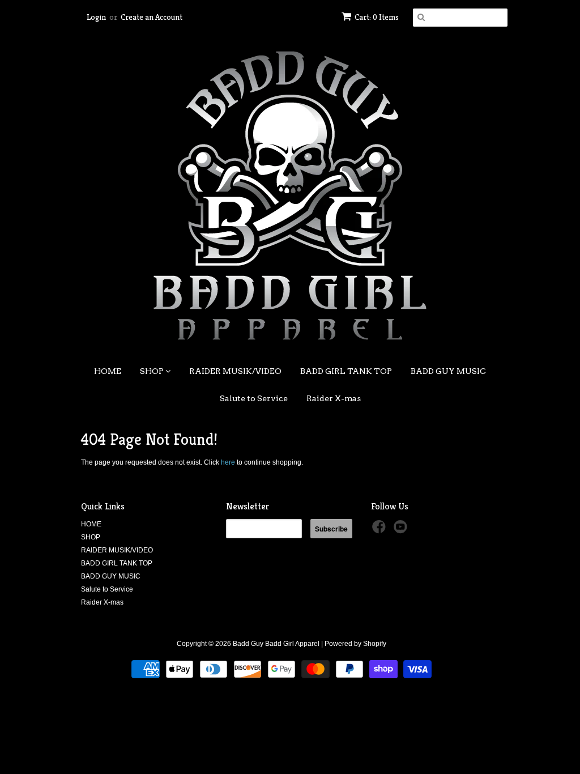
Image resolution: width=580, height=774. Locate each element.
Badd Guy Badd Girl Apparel (276, 644)
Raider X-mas (333, 398)
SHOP (152, 371)
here (228, 462)
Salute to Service (254, 398)
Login (96, 17)
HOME (107, 371)
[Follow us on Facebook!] (380, 530)
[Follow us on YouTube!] (402, 530)
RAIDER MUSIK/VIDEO (235, 371)
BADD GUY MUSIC (448, 371)
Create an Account (151, 17)
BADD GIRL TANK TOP (346, 371)
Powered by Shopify (355, 644)
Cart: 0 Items (377, 17)
